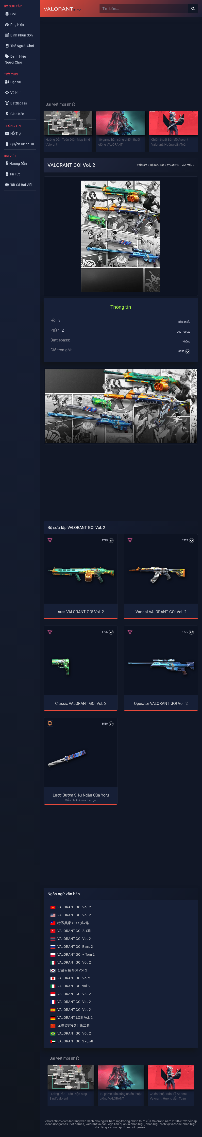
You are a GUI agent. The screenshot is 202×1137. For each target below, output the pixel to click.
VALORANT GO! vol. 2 (73, 986)
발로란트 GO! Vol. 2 (72, 970)
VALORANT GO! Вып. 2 (75, 947)
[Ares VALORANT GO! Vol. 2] (81, 575)
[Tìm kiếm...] (193, 8)
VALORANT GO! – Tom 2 (76, 954)
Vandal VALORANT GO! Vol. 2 (160, 612)
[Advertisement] (121, 55)
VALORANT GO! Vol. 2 (74, 907)
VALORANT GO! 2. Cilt (74, 931)
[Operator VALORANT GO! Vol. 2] (161, 667)
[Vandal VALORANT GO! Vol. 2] (157, 575)
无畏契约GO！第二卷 (73, 1025)
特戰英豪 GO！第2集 (73, 923)
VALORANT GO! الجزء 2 (75, 1041)
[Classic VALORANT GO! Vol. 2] (60, 667)
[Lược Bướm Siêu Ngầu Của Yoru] (67, 758)
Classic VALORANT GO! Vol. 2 (80, 703)
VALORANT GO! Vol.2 (73, 978)
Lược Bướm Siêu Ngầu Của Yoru (81, 795)
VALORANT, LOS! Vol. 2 (75, 1018)
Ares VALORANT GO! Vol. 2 (81, 612)
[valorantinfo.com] (62, 9)
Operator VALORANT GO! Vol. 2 (161, 703)
